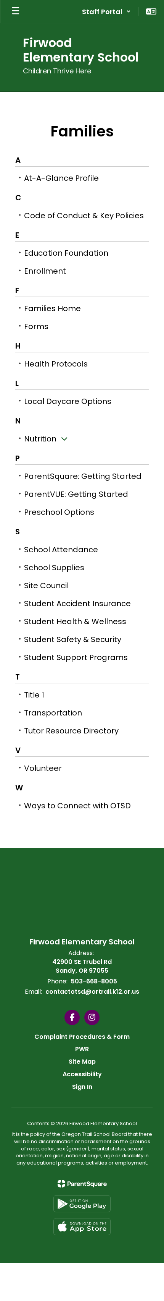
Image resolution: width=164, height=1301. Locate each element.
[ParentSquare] (82, 1183)
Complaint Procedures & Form (82, 1036)
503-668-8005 (94, 981)
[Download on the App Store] (82, 1226)
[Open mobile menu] (15, 11)
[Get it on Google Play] (82, 1203)
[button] (106, 11)
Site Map (82, 1061)
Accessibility (82, 1074)
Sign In (82, 1086)
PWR (82, 1049)
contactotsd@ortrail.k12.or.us (92, 991)
